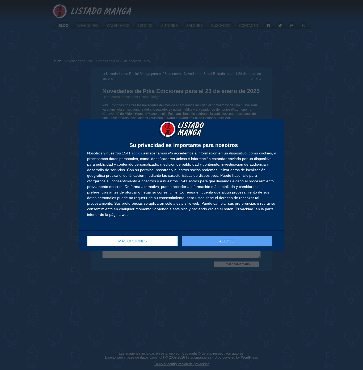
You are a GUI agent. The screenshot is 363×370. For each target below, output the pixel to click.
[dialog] (181, 185)
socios (137, 153)
